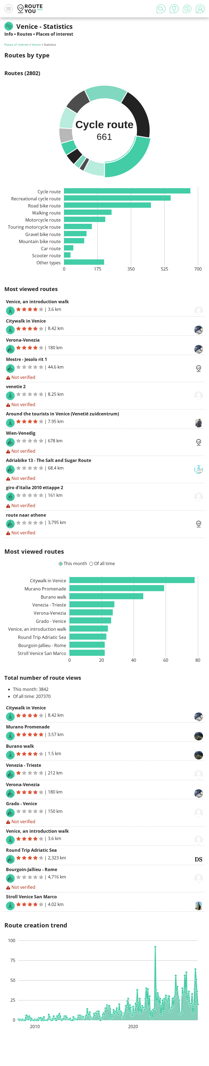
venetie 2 (16, 387)
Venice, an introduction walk (37, 302)
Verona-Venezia (23, 340)
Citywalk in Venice (26, 321)
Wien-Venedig (20, 433)
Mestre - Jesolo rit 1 (26, 359)
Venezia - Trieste (23, 765)
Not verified (23, 377)
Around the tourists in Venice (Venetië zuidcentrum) (62, 414)
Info (8, 34)
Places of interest (54, 34)
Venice (36, 44)
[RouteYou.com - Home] (29, 8)
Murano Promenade (28, 727)
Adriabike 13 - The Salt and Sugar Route (48, 460)
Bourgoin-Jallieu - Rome (31, 869)
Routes (24, 34)
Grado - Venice (21, 804)
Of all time (104, 563)
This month (75, 563)
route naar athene (26, 515)
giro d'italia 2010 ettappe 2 (34, 488)
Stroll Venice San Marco (31, 897)
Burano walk (20, 746)
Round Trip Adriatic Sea (31, 850)
